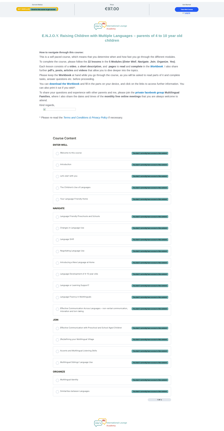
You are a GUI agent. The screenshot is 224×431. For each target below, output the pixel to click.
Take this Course (187, 9)
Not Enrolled (24, 9)
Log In (187, 13)
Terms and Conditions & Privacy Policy (85, 117)
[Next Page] (169, 400)
